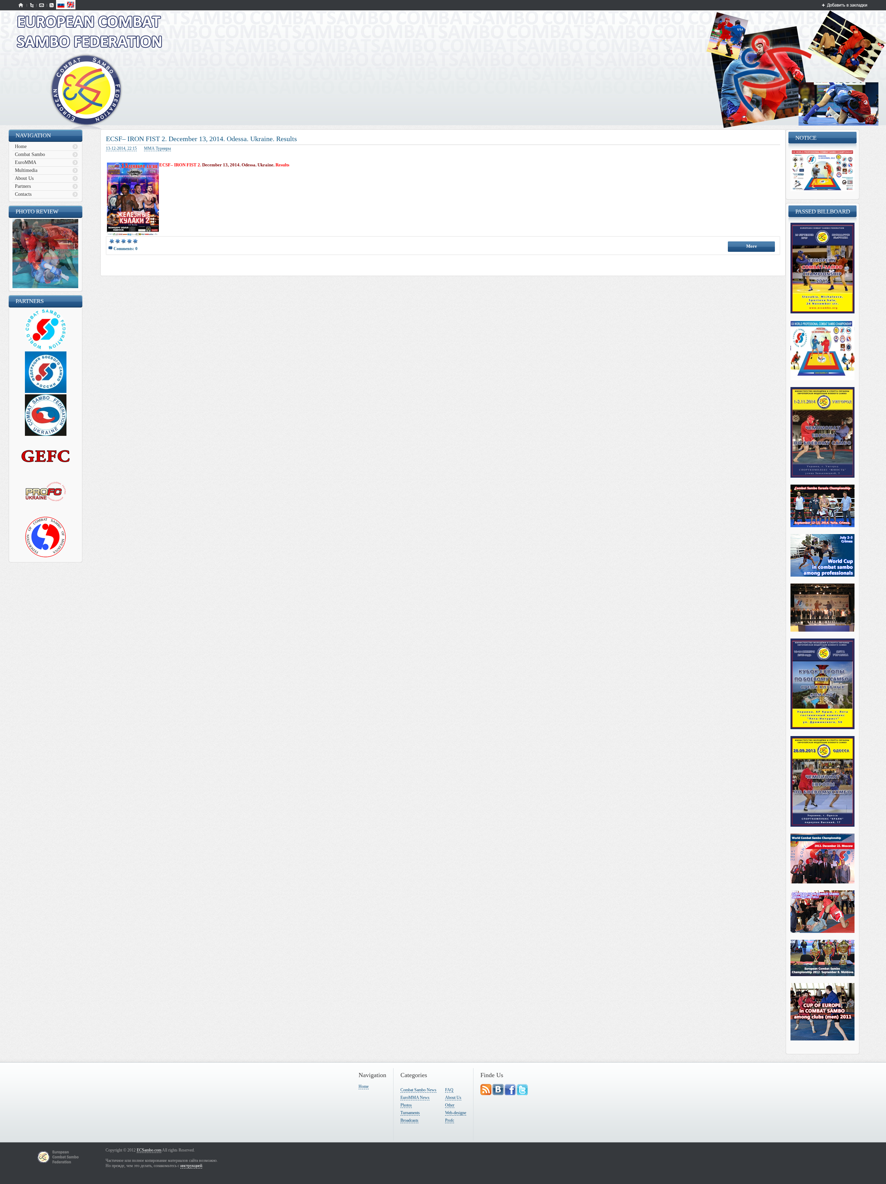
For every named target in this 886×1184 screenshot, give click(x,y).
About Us (24, 178)
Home (21, 146)
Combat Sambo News (418, 1089)
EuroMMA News (415, 1097)
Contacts (23, 194)
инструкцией (191, 1165)
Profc (449, 1120)
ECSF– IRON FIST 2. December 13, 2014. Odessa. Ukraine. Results (201, 139)
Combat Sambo (30, 154)
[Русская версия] (61, 8)
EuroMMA (25, 162)
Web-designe (455, 1112)
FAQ (449, 1089)
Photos (406, 1105)
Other (449, 1105)
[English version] (70, 8)
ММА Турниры (157, 148)
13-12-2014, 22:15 (121, 148)
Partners (23, 186)
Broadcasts (409, 1120)
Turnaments (410, 1112)
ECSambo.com (149, 1150)
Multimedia (26, 170)
